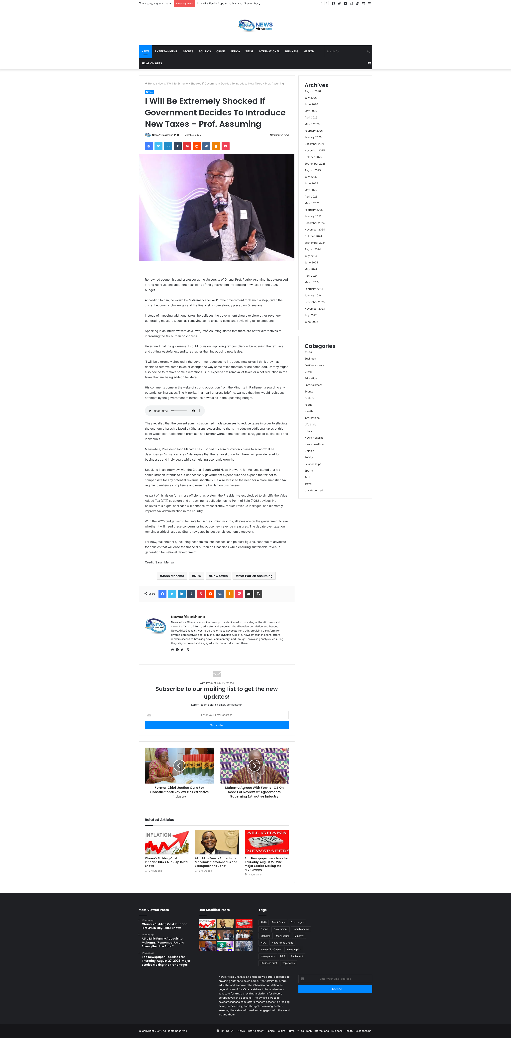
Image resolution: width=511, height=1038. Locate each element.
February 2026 (314, 130)
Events (309, 391)
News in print (294, 949)
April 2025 (311, 196)
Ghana (264, 929)
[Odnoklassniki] (216, 146)
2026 (263, 922)
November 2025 (315, 150)
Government (280, 929)
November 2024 (315, 229)
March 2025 (312, 203)
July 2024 (311, 255)
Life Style (310, 424)
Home (151, 83)
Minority (299, 935)
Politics (205, 51)
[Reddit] (197, 146)
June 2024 (311, 262)
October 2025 (313, 157)
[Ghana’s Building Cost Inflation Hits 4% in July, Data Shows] (167, 842)
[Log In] (357, 3)
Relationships (152, 63)
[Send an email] (178, 134)
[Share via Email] (249, 594)
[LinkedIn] (168, 146)
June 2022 (311, 321)
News (145, 51)
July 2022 (311, 315)
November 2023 (315, 308)
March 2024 (312, 282)
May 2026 (311, 110)
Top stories (288, 963)
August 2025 (313, 170)
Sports (188, 51)
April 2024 (311, 275)
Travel (308, 483)
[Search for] (368, 51)
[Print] (258, 594)
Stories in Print (269, 963)
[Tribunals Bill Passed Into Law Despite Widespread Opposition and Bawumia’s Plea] (244, 935)
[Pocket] (226, 146)
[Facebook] (333, 3)
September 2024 (315, 242)
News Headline (314, 437)
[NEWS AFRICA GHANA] (255, 26)
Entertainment (166, 51)
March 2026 (312, 124)
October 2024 (313, 236)
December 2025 (315, 143)
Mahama (265, 935)
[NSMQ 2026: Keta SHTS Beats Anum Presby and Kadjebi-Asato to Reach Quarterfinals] (207, 935)
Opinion (309, 450)
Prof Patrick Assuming (255, 576)
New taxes (219, 576)
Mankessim (282, 935)
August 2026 (313, 91)
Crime (220, 51)
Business (291, 51)
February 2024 (314, 288)
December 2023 (315, 302)
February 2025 (314, 209)
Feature (309, 398)
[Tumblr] (178, 146)
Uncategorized (314, 490)
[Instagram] (351, 3)
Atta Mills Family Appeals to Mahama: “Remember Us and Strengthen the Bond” (246, 3)
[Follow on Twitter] (175, 134)
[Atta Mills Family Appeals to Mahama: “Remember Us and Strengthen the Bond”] (217, 842)
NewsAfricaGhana (162, 134)
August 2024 (313, 249)
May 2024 (311, 269)
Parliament (297, 956)
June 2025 (311, 183)
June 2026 (311, 104)
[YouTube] (345, 3)
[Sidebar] (369, 3)
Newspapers (268, 956)
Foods (308, 404)
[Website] (173, 649)
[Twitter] (339, 3)
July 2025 (311, 176)
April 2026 (311, 117)
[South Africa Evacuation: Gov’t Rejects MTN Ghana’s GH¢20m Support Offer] (225, 935)
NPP (282, 956)
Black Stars (278, 922)
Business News (314, 365)
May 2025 (311, 190)
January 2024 (313, 295)
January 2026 (313, 137)
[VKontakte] (206, 146)
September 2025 (315, 163)
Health (309, 51)
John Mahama (173, 576)
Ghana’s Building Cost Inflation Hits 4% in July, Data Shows (166, 862)
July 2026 (311, 97)
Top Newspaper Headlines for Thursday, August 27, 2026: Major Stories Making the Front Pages (266, 864)
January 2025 (313, 216)
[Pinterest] (187, 146)
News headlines (315, 444)
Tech (249, 51)
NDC (197, 576)
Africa (235, 51)
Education (311, 378)
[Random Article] (363, 3)
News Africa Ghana (282, 942)
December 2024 (315, 222)
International (269, 51)
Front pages (297, 922)
